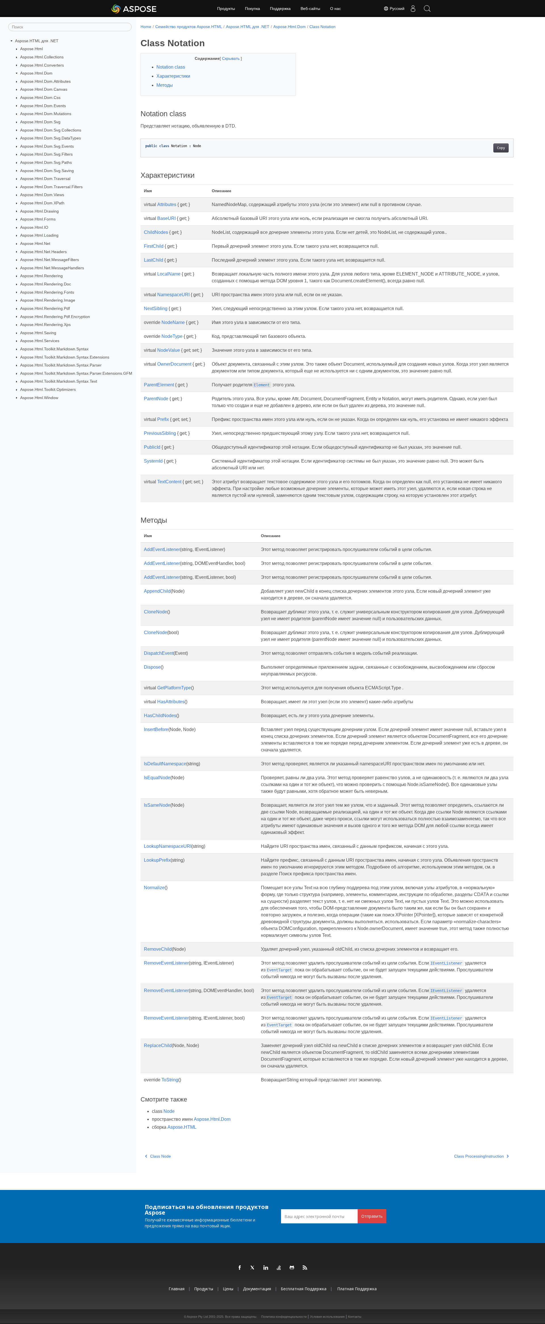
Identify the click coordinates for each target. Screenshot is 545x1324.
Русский (396, 8)
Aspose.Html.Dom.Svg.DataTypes (50, 138)
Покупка (252, 8)
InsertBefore (156, 729)
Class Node (160, 1156)
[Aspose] (134, 8)
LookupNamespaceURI (167, 846)
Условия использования (327, 1316)
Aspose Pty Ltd (197, 1316)
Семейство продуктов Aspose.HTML (188, 26)
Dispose (152, 667)
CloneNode (155, 611)
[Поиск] (427, 8)
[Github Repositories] (292, 1268)
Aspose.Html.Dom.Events (43, 105)
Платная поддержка (357, 1288)
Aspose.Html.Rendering (41, 276)
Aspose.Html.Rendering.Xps (45, 324)
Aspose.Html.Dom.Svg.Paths (46, 162)
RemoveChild (158, 949)
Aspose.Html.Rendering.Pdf (45, 308)
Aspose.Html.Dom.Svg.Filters (46, 154)
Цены (228, 1288)
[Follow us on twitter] (253, 1268)
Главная (177, 1288)
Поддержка (280, 8)
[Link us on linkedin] (266, 1268)
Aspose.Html (31, 48)
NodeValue (168, 350)
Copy (501, 148)
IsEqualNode (157, 777)
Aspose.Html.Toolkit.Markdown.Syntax (54, 349)
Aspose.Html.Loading (39, 235)
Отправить (372, 1216)
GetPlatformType (174, 687)
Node (169, 1111)
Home (146, 26)
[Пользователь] (413, 8)
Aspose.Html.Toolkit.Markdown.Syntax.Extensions (64, 357)
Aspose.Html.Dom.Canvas (43, 89)
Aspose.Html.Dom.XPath (42, 203)
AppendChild (157, 591)
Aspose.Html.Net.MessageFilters (49, 259)
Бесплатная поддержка (303, 1288)
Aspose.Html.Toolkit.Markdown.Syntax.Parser (61, 365)
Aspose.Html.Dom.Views (42, 194)
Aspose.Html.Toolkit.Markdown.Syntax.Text (58, 381)
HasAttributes (171, 701)
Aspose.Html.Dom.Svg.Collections (50, 130)
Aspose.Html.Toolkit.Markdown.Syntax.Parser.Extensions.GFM (76, 373)
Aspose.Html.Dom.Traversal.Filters (51, 187)
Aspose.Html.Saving (38, 333)
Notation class (170, 67)
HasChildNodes (160, 715)
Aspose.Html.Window (39, 397)
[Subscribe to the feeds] (305, 1268)
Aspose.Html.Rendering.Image (47, 300)
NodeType (172, 336)
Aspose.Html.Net (35, 243)
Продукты (226, 8)
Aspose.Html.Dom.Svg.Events (47, 146)
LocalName (169, 274)
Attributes (166, 204)
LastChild (153, 260)
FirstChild (154, 246)
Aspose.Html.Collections (42, 57)
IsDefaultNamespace (165, 763)
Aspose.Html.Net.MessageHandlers (52, 268)
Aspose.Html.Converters (42, 65)
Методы (164, 85)
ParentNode (156, 398)
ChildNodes (156, 232)
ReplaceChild (158, 1045)
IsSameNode (157, 805)
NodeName (173, 322)
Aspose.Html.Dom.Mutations (45, 113)
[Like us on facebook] (240, 1268)
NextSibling (155, 308)
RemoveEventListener (166, 963)
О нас (335, 8)
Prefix (163, 419)
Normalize (154, 887)
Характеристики (173, 76)
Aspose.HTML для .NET (36, 41)
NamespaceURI (173, 294)
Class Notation (322, 26)
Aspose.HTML (181, 1127)
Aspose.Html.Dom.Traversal (45, 178)
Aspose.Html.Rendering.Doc (45, 284)
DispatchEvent (158, 653)
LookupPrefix (157, 860)
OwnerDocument (174, 364)
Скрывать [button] (231, 58)
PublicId (152, 447)
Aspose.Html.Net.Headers (43, 251)
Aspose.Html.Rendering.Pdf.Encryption (55, 316)
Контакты (354, 1316)
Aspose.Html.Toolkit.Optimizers (48, 389)
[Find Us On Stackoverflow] (279, 1268)
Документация (257, 1288)
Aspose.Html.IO (34, 227)
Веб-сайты (310, 8)
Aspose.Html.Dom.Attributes (45, 81)
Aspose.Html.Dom (36, 73)
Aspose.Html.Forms (38, 219)
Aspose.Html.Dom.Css (40, 97)
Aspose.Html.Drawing (39, 211)
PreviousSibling (160, 433)
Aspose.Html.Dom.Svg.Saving (47, 170)
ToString (170, 1079)
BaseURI (166, 218)
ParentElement (159, 384)
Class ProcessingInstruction (479, 1156)
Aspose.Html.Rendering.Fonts (47, 292)
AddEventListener (162, 549)
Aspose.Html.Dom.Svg (40, 122)
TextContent (169, 481)
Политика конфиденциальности (284, 1316)
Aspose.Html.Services (39, 340)
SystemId (153, 461)
